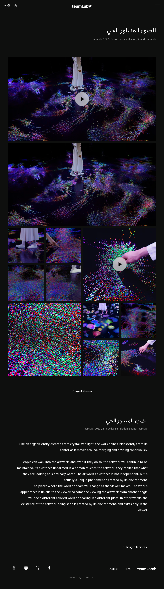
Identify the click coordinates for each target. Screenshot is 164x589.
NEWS (128, 569)
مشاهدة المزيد (83, 391)
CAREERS (113, 569)
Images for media (137, 547)
